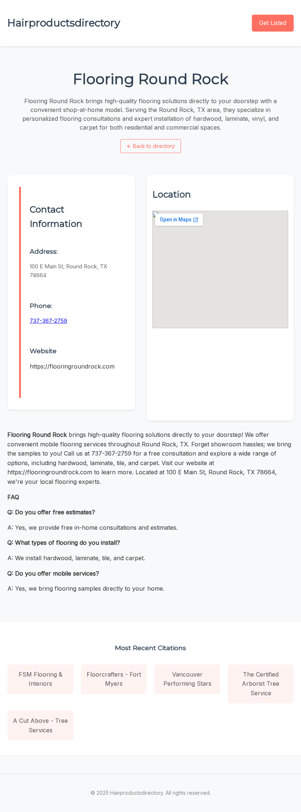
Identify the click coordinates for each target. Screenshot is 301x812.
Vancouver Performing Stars (187, 679)
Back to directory (151, 146)
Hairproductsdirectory (63, 23)
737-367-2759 (48, 320)
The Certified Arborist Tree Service (260, 684)
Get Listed (272, 22)
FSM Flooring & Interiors (40, 679)
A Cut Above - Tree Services (40, 725)
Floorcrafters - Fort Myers (114, 679)
